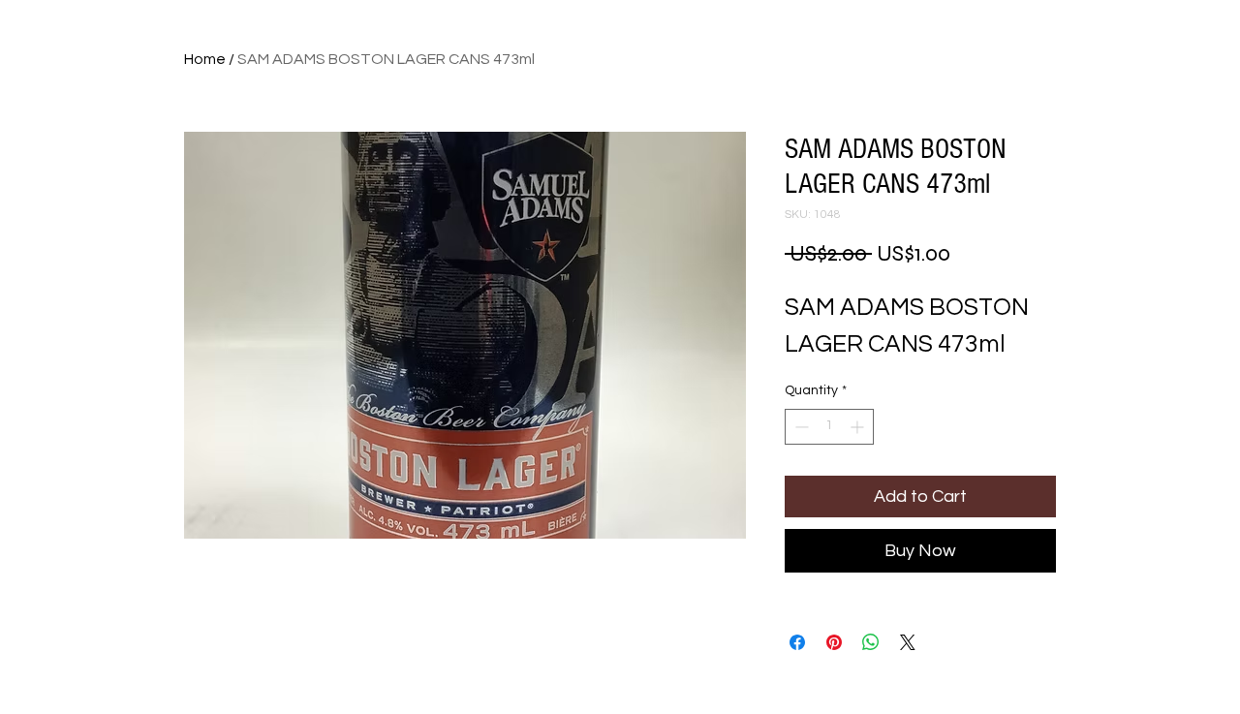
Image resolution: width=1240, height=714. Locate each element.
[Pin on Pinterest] (834, 642)
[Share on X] (907, 642)
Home (205, 59)
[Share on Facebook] (797, 642)
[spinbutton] (829, 427)
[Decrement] (800, 427)
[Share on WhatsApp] (871, 642)
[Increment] (859, 427)
